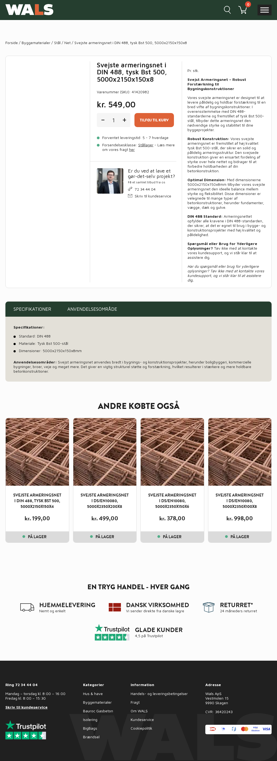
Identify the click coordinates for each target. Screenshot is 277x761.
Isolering (90, 719)
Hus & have (93, 693)
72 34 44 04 (145, 189)
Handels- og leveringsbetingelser (159, 693)
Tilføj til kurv (154, 120)
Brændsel (91, 736)
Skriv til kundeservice (153, 196)
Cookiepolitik (141, 728)
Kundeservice (142, 719)
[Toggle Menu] (264, 9)
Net (67, 42)
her (132, 149)
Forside (11, 42)
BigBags (90, 728)
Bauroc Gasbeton (98, 711)
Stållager (145, 145)
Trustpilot (155, 635)
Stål (57, 42)
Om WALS (139, 711)
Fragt (135, 702)
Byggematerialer (36, 42)
